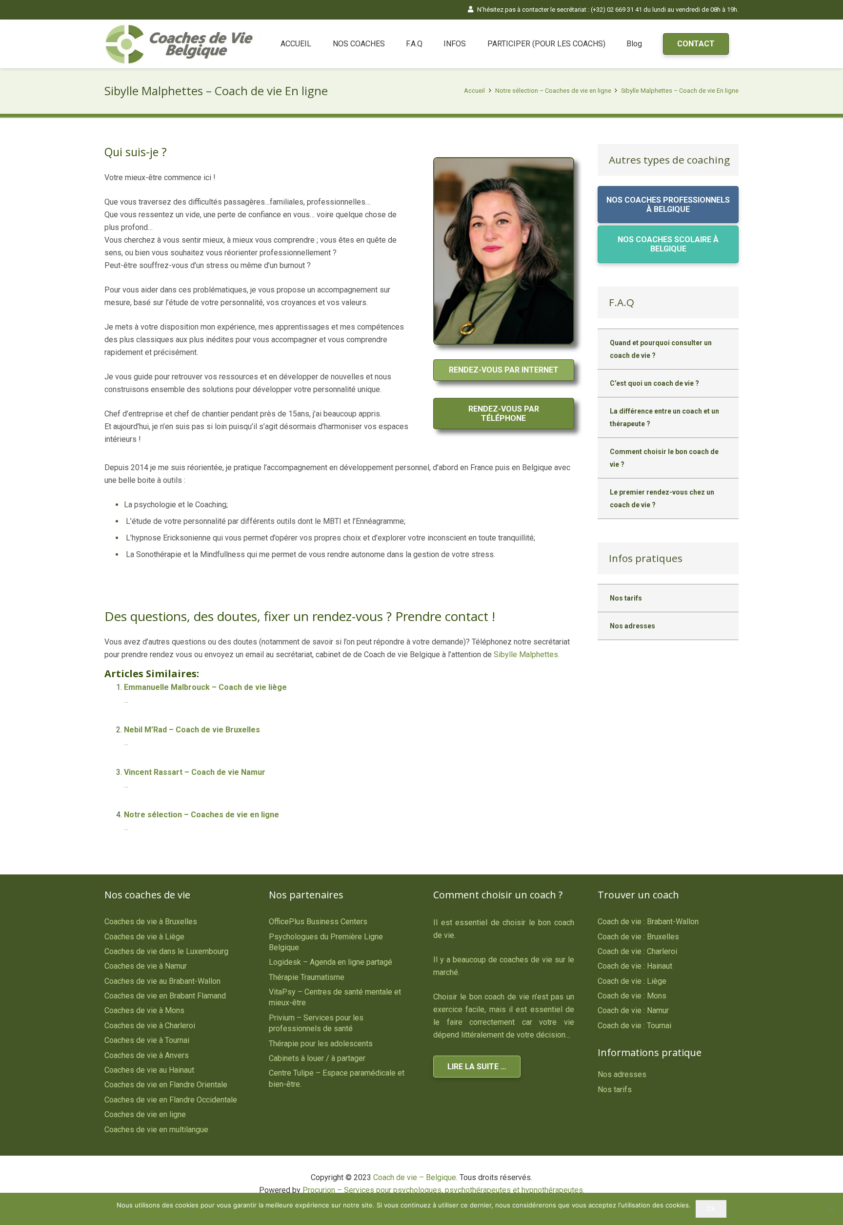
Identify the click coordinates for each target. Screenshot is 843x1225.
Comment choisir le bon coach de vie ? (664, 458)
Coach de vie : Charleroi (637, 951)
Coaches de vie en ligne (145, 1114)
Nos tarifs (626, 598)
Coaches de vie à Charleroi (149, 1025)
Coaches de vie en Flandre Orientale (165, 1084)
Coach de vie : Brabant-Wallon (648, 921)
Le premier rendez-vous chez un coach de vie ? (662, 498)
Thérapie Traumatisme (306, 977)
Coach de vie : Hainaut (635, 966)
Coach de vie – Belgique (414, 1177)
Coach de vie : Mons (632, 995)
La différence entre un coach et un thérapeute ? (664, 417)
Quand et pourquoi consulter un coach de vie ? (661, 349)
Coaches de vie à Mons (144, 1010)
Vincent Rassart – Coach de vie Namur (194, 772)
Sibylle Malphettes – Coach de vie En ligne (680, 90)
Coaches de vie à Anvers (146, 1055)
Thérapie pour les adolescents (321, 1043)
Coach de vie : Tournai (634, 1025)
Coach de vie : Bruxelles (638, 936)
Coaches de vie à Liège (144, 936)
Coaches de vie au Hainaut (149, 1070)
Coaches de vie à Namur (145, 966)
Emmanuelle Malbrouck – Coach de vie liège (205, 687)
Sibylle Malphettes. (527, 654)
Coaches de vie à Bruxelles (150, 921)
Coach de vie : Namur (633, 1010)
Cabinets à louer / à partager (317, 1058)
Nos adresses (632, 626)
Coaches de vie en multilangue (156, 1129)
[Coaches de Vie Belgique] (182, 44)
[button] (390, 44)
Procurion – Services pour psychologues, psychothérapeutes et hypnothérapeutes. (443, 1190)
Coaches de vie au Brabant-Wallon (162, 981)
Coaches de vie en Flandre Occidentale (170, 1099)
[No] (831, 1209)
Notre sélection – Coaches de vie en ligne (553, 90)
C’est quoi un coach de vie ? (654, 383)
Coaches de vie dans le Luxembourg (166, 951)
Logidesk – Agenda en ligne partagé (330, 962)
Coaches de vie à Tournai (146, 1040)
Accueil (474, 90)
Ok (711, 1208)
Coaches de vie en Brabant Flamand (165, 995)
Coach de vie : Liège (632, 981)
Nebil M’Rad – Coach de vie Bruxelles (192, 729)
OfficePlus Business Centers (318, 921)
